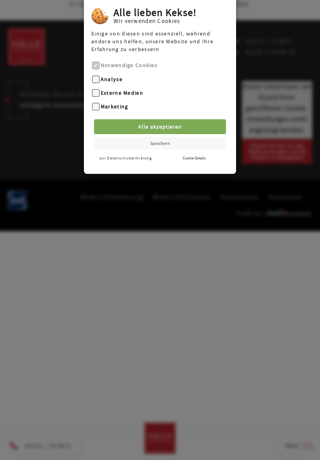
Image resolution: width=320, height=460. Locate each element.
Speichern (160, 143)
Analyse (112, 79)
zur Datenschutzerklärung (126, 158)
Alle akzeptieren (160, 126)
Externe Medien (122, 92)
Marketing (114, 106)
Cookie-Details (194, 158)
